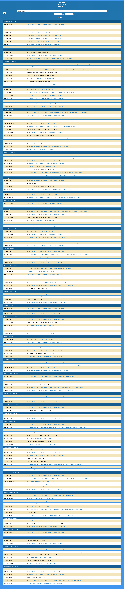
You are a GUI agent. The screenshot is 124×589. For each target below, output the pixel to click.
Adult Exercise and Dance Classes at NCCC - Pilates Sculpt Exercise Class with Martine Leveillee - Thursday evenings (55, 172)
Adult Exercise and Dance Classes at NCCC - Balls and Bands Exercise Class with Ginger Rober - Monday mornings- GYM (56, 69)
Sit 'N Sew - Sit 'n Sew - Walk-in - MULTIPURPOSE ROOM (40, 155)
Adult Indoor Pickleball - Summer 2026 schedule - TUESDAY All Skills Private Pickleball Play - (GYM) (50, 92)
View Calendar (62, 4)
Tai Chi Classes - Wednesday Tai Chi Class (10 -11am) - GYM (41, 123)
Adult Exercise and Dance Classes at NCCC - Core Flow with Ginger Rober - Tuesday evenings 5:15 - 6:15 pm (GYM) (54, 243)
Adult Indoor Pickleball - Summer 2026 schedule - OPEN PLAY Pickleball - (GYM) (46, 98)
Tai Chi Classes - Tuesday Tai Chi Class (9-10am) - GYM (40, 89)
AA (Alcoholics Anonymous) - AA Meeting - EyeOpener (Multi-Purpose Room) (45, 24)
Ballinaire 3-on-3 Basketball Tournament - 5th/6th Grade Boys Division (44, 30)
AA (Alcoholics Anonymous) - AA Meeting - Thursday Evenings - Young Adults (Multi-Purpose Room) (51, 175)
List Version (63, 6)
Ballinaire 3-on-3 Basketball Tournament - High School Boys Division (43, 41)
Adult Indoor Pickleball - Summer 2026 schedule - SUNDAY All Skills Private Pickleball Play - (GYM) (50, 58)
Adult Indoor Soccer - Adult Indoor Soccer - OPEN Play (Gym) (41, 84)
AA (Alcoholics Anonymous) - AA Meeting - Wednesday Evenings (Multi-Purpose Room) (47, 146)
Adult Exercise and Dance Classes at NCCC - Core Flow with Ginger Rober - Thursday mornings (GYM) (51, 268)
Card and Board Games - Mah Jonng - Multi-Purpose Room (41, 166)
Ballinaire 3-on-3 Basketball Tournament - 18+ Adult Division (41, 27)
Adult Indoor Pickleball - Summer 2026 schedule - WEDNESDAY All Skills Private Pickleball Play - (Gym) (51, 126)
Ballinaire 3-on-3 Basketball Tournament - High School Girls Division (43, 44)
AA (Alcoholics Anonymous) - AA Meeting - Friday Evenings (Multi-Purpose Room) (46, 189)
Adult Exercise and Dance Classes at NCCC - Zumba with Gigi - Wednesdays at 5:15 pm (48, 138)
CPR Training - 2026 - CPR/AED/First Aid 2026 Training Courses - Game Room (45, 350)
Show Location (62, 17)
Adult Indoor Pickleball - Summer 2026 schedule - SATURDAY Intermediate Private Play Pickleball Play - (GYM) (53, 47)
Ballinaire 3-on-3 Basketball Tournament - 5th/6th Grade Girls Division (44, 32)
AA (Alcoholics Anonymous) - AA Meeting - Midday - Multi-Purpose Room (44, 55)
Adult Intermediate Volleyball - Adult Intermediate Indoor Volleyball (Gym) (45, 106)
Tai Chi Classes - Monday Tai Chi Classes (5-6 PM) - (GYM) (40, 78)
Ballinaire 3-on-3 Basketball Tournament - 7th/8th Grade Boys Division (44, 35)
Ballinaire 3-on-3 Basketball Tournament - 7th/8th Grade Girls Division (44, 38)
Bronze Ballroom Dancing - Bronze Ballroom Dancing (40, 149)
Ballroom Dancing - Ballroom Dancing (36, 143)
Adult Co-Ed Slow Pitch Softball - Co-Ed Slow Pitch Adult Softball (42, 104)
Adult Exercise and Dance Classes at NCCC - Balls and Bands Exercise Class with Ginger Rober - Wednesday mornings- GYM (57, 118)
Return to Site (62, 2)
